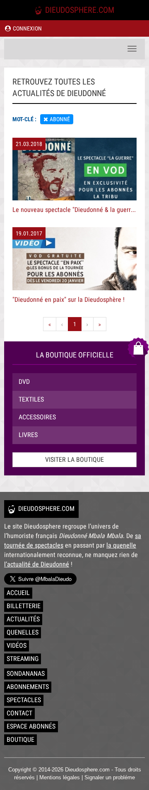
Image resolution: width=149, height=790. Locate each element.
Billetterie (24, 606)
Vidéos (16, 645)
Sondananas (26, 673)
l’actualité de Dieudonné (36, 564)
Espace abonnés (31, 726)
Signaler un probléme (109, 777)
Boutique (20, 739)
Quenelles (22, 632)
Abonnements (28, 687)
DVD (24, 382)
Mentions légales (59, 777)
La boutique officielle (74, 354)
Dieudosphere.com (78, 10)
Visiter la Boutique (74, 459)
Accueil (18, 593)
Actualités (23, 619)
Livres (28, 435)
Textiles (31, 399)
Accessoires (37, 417)
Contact (19, 713)
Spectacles (24, 700)
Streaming (22, 659)
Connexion (27, 28)
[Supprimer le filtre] (45, 119)
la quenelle (121, 545)
